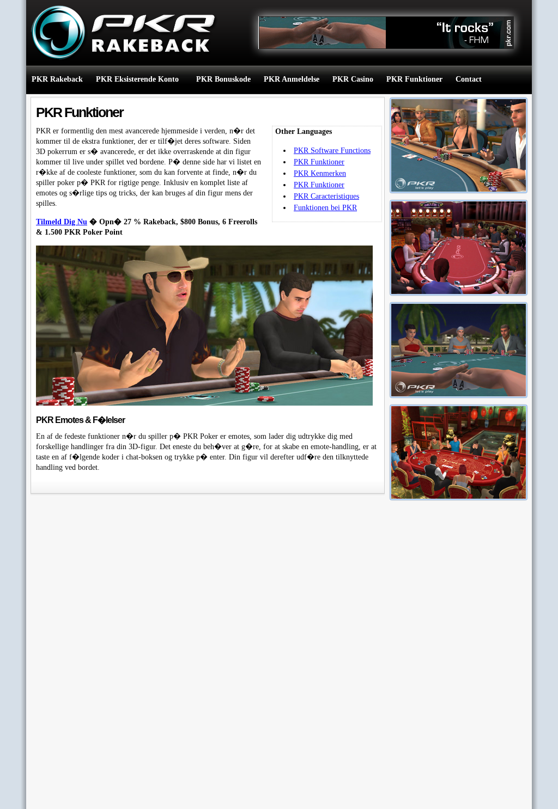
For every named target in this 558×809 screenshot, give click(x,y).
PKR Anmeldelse (291, 79)
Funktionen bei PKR (325, 208)
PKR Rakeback (57, 79)
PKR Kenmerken (320, 173)
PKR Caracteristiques (326, 196)
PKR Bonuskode (223, 79)
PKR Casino (352, 79)
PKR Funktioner (414, 79)
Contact (469, 79)
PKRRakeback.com (118, 32)
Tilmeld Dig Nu (61, 222)
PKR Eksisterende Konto (137, 79)
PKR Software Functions (332, 150)
